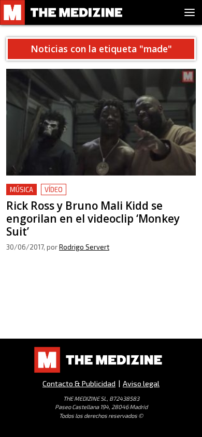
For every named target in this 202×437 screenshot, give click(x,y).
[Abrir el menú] (189, 12)
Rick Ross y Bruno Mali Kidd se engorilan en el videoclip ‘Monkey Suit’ (92, 196)
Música (21, 189)
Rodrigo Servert (84, 247)
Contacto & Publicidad (79, 383)
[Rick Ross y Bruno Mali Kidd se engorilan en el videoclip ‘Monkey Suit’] (101, 122)
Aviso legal (141, 383)
